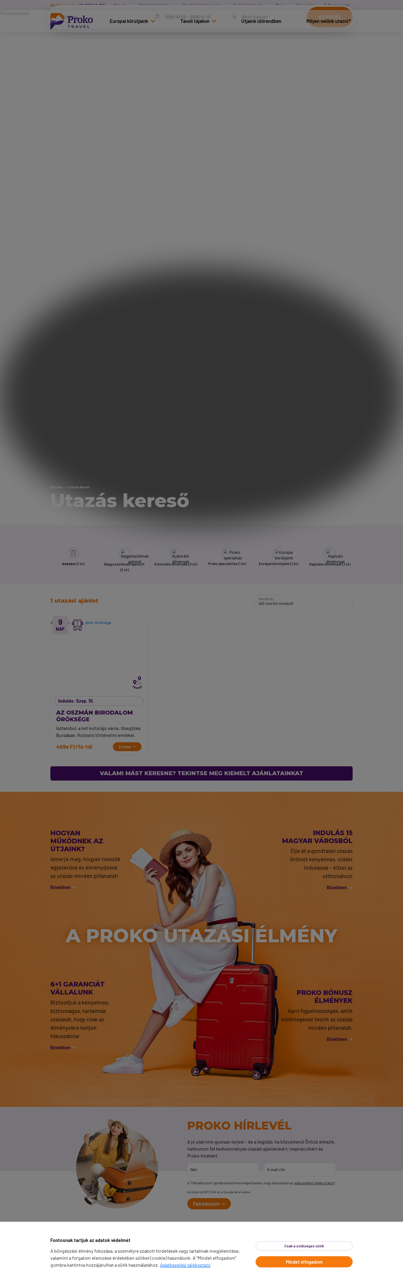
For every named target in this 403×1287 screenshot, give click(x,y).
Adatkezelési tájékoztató (185, 1265)
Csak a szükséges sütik (304, 1246)
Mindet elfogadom (304, 1262)
